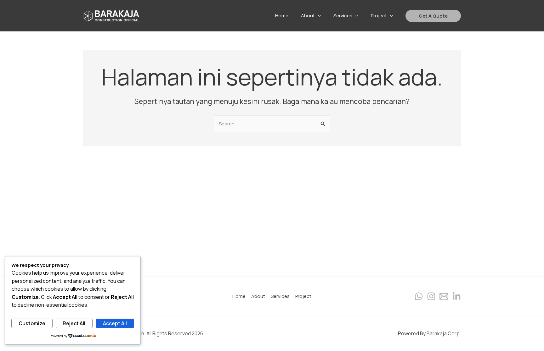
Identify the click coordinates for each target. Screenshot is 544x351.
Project (303, 296)
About (258, 296)
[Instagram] (431, 296)
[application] (318, 15)
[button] (433, 16)
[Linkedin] (456, 296)
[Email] (443, 296)
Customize (32, 323)
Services (280, 296)
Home (239, 296)
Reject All (74, 323)
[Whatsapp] (418, 296)
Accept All (115, 323)
